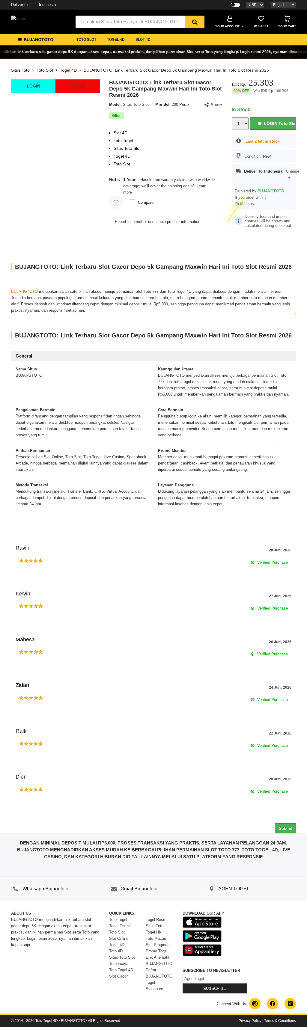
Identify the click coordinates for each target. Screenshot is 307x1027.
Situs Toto (20, 70)
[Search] (194, 22)
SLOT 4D (143, 39)
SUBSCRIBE (214, 988)
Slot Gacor (118, 976)
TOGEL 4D (116, 39)
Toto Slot (45, 70)
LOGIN (33, 86)
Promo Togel (157, 951)
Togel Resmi (156, 919)
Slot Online (118, 938)
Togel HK (154, 932)
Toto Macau (156, 938)
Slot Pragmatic (158, 944)
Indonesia (33, 4)
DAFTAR (77, 86)
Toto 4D (116, 951)
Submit (285, 828)
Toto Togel (118, 919)
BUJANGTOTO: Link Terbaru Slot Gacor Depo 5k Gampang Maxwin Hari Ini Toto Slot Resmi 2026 (176, 70)
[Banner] (18, 18)
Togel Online (120, 926)
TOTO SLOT (86, 39)
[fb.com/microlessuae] (272, 1003)
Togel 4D (68, 70)
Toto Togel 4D (121, 970)
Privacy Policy (250, 1021)
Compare (146, 202)
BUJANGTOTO (24, 291)
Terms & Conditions (280, 1021)
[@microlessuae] (255, 1003)
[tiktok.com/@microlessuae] (290, 1003)
